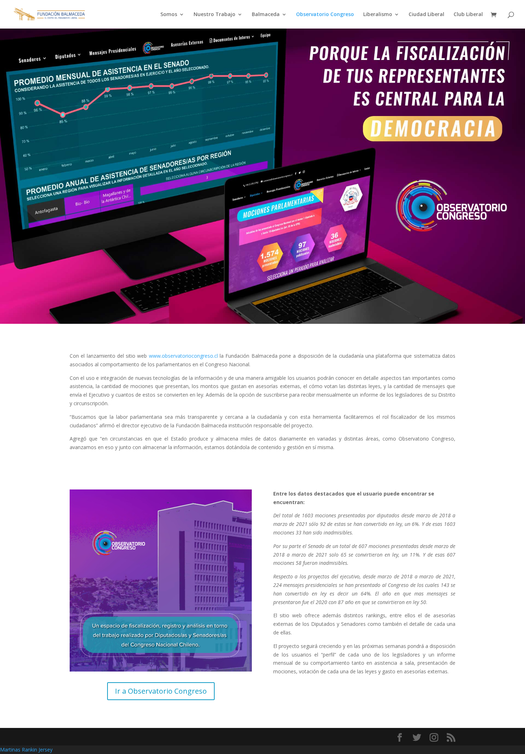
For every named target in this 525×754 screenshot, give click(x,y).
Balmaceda (266, 14)
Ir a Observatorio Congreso (161, 691)
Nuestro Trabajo (214, 14)
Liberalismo (377, 14)
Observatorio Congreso (325, 14)
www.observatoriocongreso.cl (183, 355)
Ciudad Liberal (426, 14)
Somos (168, 14)
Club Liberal (468, 14)
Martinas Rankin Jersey (26, 749)
